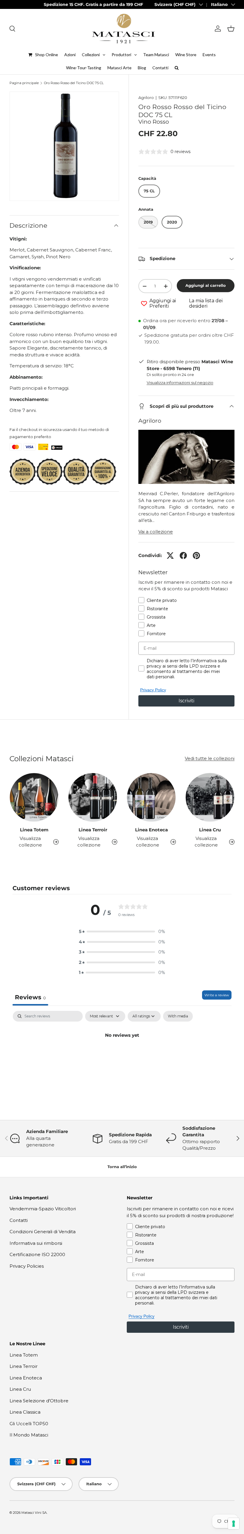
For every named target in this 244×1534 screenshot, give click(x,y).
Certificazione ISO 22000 (37, 1254)
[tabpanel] (122, 1055)
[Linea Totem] (34, 797)
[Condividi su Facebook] (183, 555)
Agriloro (146, 97)
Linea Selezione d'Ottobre (39, 1401)
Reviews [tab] (30, 997)
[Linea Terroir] (92, 797)
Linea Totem (34, 830)
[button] (230, 28)
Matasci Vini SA (34, 1513)
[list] (64, 146)
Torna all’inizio (122, 1166)
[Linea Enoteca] (151, 797)
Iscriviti (186, 701)
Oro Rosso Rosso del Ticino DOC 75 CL (74, 83)
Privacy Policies (27, 1266)
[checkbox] (178, 1016)
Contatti (19, 1220)
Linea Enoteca (151, 830)
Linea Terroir (93, 830)
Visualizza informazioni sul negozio (180, 382)
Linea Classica (25, 1412)
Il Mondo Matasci (29, 1435)
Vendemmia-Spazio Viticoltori (43, 1209)
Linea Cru (210, 830)
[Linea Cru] (210, 797)
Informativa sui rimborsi (36, 1243)
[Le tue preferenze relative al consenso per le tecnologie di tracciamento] (233, 1523)
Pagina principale (24, 83)
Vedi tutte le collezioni (209, 758)
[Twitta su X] (170, 555)
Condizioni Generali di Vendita (43, 1231)
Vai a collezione (155, 531)
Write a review (216, 995)
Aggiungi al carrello (205, 285)
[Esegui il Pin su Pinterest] (196, 555)
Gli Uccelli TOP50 (29, 1423)
